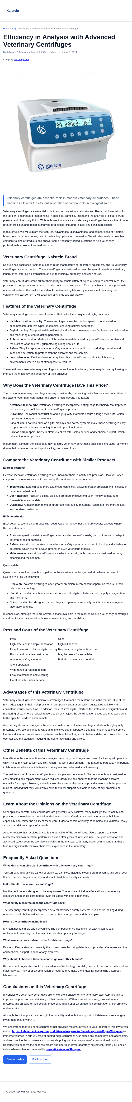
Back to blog (40, 1059)
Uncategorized (21, 59)
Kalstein (12, 10)
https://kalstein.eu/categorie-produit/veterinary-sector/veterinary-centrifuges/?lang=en (67, 1031)
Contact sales (15, 1059)
